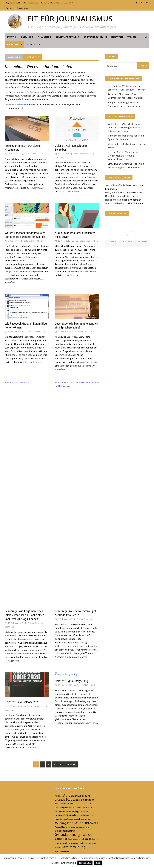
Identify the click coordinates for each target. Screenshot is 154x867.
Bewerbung (60, 799)
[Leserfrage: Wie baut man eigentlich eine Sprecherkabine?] (77, 305)
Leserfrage (79, 819)
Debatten (117, 36)
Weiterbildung (74, 847)
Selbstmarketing (66, 36)
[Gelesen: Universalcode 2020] (27, 684)
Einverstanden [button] (85, 863)
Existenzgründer (86, 804)
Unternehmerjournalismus (76, 843)
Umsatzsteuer (60, 843)
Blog (69, 799)
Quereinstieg (80, 827)
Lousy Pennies (112, 192)
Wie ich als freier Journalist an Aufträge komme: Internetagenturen (124, 127)
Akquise (59, 795)
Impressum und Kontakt (16, 3)
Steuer (87, 838)
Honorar (84, 811)
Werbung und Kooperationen (18, 8)
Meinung (60, 823)
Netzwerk (91, 823)
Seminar (84, 835)
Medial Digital (112, 196)
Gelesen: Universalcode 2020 (22, 702)
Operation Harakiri (115, 203)
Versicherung (59, 848)
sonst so (31, 44)
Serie (91, 835)
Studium (94, 839)
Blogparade (87, 799)
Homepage (74, 811)
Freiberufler (86, 807)
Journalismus (62, 815)
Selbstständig (67, 834)
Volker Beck (114, 123)
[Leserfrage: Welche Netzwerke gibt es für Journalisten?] (77, 493)
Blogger (76, 799)
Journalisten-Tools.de (24, 92)
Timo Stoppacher (81, 153)
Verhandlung (92, 843)
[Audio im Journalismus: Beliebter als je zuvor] (77, 214)
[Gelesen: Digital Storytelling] (66, 673)
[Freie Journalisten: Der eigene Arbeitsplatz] (27, 127)
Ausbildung (84, 795)
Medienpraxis (112, 199)
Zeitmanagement (62, 851)
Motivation (75, 823)
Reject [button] (97, 863)
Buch (57, 803)
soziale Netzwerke (76, 839)
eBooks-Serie (18, 104)
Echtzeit (77, 804)
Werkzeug (13, 44)
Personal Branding (62, 827)
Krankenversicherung (79, 815)
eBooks (70, 803)
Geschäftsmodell (61, 811)
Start (10, 36)
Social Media (62, 838)
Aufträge (70, 795)
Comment (59, 157)
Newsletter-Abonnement (60, 3)
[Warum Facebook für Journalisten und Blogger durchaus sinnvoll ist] (27, 214)
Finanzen (43, 36)
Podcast (72, 827)
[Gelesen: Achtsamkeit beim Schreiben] (77, 127)
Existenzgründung (95, 36)
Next (69, 764)
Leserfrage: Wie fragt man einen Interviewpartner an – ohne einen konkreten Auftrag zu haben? (24, 615)
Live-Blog (88, 819)
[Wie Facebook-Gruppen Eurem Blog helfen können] (27, 305)
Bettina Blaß (30, 153)
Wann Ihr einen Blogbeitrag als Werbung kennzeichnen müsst (124, 155)
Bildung (26, 36)
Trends (131, 36)
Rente (87, 827)
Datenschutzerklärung (38, 3)
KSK (92, 815)
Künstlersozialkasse (64, 819)
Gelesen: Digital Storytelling (71, 681)
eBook (63, 803)
